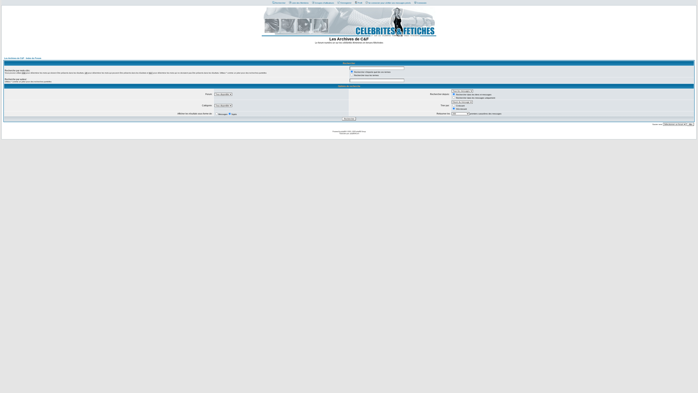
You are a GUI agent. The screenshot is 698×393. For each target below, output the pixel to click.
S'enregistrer (346, 3)
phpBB (343, 131)
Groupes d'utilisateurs (324, 3)
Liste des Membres (300, 3)
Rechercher (280, 3)
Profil (360, 3)
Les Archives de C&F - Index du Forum (22, 58)
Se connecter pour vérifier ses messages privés (389, 3)
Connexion (421, 3)
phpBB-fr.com (354, 133)
